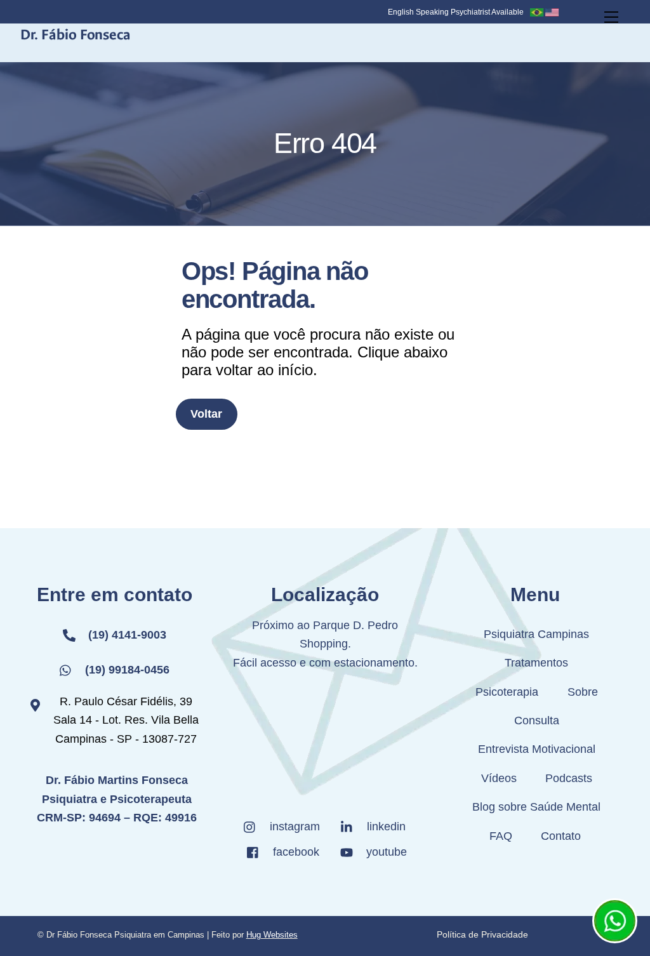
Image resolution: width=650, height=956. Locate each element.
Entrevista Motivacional (536, 749)
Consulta (536, 720)
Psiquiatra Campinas (536, 634)
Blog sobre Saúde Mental (536, 806)
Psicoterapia (506, 692)
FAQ (500, 836)
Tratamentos (536, 662)
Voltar (206, 414)
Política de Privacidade (482, 934)
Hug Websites (272, 934)
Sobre (582, 692)
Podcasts (568, 778)
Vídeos (499, 778)
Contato (561, 836)
